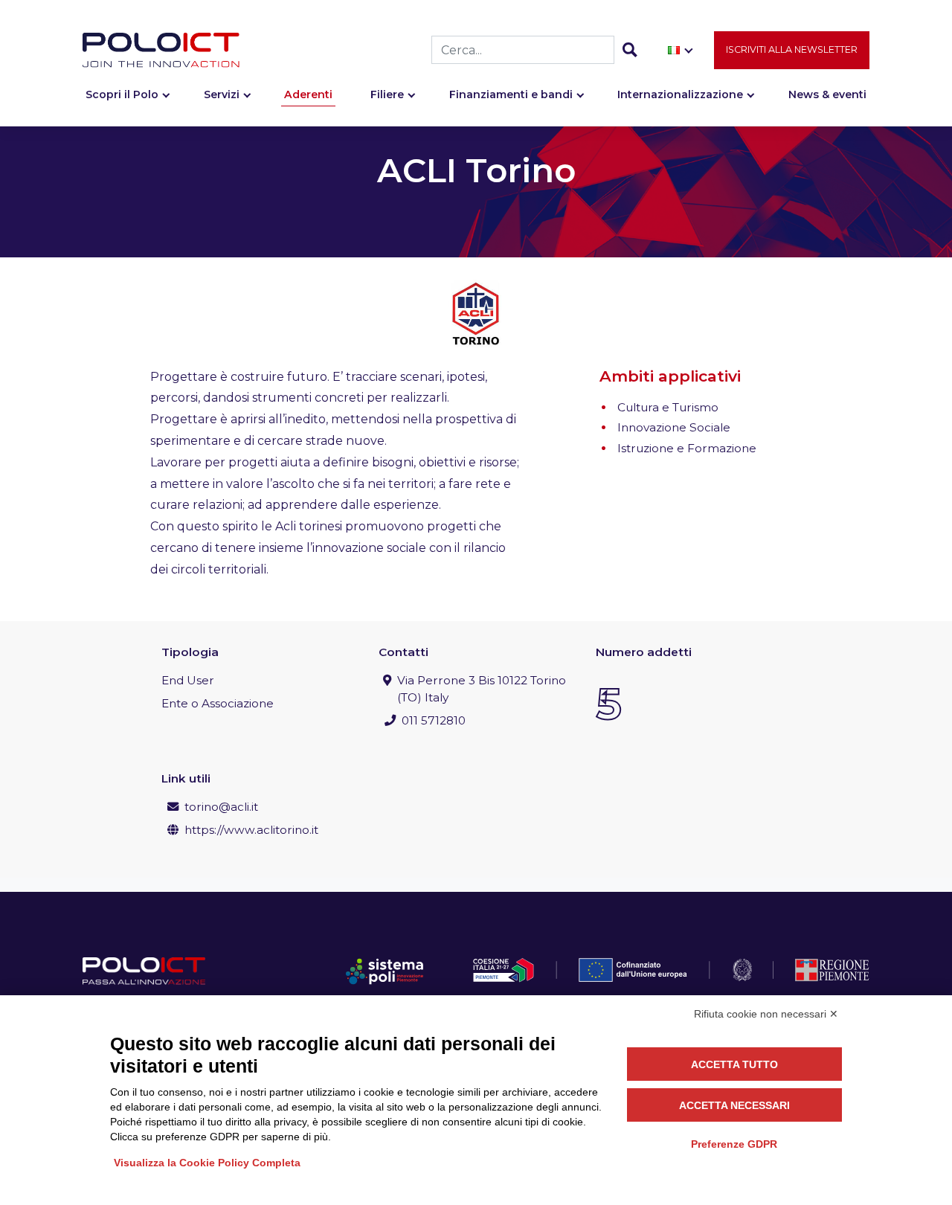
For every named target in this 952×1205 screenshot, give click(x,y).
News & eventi (827, 94)
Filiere (387, 94)
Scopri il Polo (122, 94)
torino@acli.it (221, 807)
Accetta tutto (734, 1064)
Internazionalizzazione (680, 94)
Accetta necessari (734, 1105)
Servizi (221, 94)
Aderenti (308, 94)
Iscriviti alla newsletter (792, 49)
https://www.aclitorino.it (251, 830)
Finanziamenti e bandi (511, 94)
